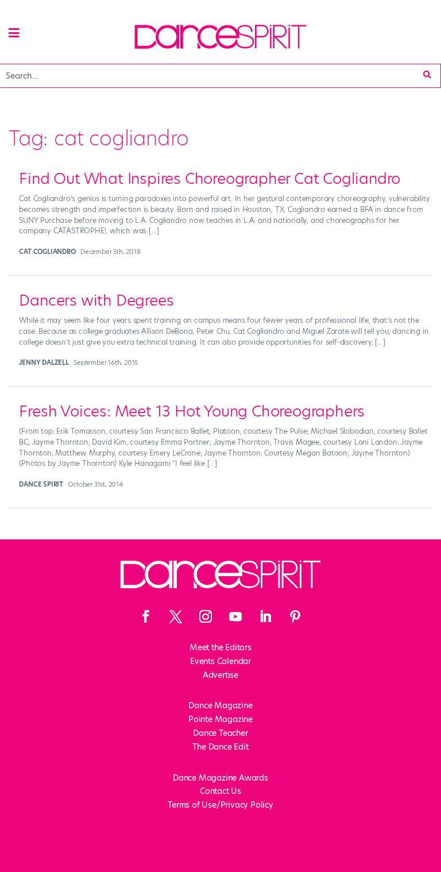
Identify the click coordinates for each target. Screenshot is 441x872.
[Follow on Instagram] (205, 616)
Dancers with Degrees (96, 300)
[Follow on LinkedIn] (265, 616)
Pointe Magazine (220, 719)
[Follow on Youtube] (235, 616)
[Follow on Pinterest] (295, 616)
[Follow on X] (175, 616)
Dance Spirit (41, 484)
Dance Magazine (220, 705)
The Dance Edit (220, 747)
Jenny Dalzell (43, 362)
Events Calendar (220, 661)
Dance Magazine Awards (220, 778)
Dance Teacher (220, 733)
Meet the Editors (220, 647)
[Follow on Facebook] (145, 616)
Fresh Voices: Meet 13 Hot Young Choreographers (192, 411)
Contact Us (220, 791)
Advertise (220, 675)
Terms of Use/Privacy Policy (220, 805)
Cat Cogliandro (47, 251)
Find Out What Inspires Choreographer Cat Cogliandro (209, 178)
